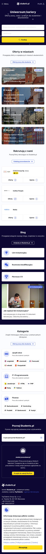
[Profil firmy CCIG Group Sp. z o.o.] (23, 175)
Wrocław (24, 130)
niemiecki (22, 361)
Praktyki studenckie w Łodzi (13, 121)
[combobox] (23, 27)
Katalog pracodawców (22, 161)
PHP (31, 384)
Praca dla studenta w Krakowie (14, 95)
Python (19, 388)
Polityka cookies (9, 542)
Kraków (24, 90)
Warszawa (24, 70)
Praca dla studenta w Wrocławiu (14, 134)
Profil (40, 4)
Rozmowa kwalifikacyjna (22, 265)
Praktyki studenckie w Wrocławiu (14, 141)
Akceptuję (23, 547)
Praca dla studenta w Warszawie (14, 75)
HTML (23, 384)
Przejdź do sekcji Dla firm (23, 473)
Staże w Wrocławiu (10, 138)
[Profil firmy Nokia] (23, 212)
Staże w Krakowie (9, 98)
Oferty (12, 180)
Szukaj (24, 40)
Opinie (33, 180)
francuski (35, 361)
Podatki (9, 410)
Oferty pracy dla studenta (22, 62)
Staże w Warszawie (10, 78)
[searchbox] (23, 27)
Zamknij (35, 542)
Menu (6, 4)
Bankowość (21, 410)
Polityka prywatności (23, 542)
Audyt (33, 410)
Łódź (24, 110)
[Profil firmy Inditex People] (23, 194)
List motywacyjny (19, 253)
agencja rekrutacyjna (31, 492)
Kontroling (27, 406)
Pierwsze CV (17, 277)
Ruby (9, 388)
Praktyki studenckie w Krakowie (14, 101)
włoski (9, 365)
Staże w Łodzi (8, 118)
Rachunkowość (12, 406)
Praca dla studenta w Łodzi (12, 115)
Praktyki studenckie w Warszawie (14, 81)
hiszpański (22, 365)
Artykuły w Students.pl (21, 243)
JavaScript (11, 384)
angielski (10, 361)
